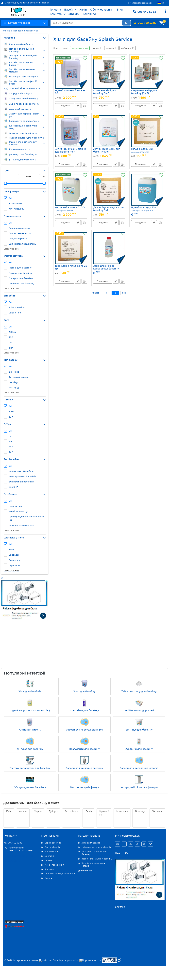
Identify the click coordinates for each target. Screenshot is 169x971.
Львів (88, 811)
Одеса (38, 811)
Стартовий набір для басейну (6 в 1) (144, 93)
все (124, 293)
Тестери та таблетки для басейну (94, 853)
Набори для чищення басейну (97, 847)
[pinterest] (117, 844)
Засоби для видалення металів (93, 864)
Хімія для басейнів (91, 843)
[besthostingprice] (124, 844)
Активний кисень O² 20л (70, 209)
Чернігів (157, 811)
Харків (23, 811)
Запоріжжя (71, 811)
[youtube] (130, 844)
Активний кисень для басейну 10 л (106, 152)
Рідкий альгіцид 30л (143, 209)
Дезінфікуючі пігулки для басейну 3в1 (108, 210)
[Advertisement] (26, 646)
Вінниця (140, 811)
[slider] (5, 183)
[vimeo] (150, 844)
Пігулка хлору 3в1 (142, 150)
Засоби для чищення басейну (97, 859)
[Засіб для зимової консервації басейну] (109, 248)
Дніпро (53, 811)
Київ (9, 811)
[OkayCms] (118, 960)
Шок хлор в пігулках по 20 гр (71, 269)
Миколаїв (122, 811)
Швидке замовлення (78, 105)
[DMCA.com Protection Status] (14, 923)
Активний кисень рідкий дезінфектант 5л (70, 152)
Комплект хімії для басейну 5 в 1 (104, 93)
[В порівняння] (84, 105)
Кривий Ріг (104, 813)
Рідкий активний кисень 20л (70, 93)
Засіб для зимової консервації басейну (106, 269)
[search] (126, 23)
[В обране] (85, 58)
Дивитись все (11, 249)
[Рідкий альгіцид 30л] (147, 189)
